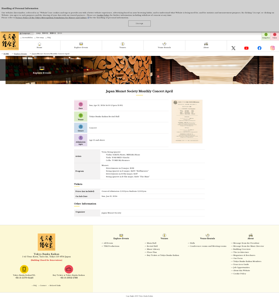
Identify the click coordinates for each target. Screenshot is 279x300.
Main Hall (151, 243)
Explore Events (81, 47)
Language (26, 33)
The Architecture (241, 252)
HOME (6, 54)
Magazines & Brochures (244, 255)
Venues (123, 47)
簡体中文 (45, 33)
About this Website (241, 271)
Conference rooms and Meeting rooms (208, 246)
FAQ (49, 37)
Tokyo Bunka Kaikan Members (247, 261)
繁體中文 (53, 33)
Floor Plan (152, 252)
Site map (40, 37)
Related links (55, 285)
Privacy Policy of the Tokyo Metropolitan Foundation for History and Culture (51, 18)
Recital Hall (152, 246)
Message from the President (246, 243)
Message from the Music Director (248, 246)
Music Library (153, 249)
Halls (192, 243)
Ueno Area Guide (241, 264)
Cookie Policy (103, 15)
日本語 (38, 33)
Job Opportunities (241, 267)
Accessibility (27, 37)
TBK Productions (111, 246)
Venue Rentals (164, 47)
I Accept (139, 23)
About (206, 47)
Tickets (274, 38)
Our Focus (238, 258)
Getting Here (266, 38)
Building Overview (242, 249)
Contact (43, 285)
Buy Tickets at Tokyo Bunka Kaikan (163, 255)
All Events (108, 243)
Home (39, 47)
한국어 (60, 33)
